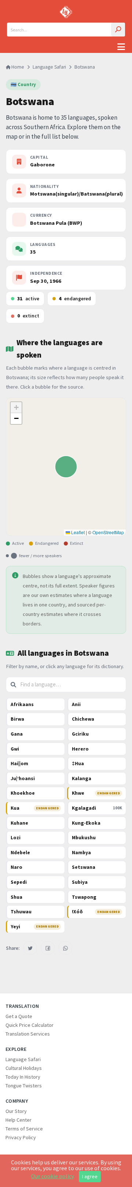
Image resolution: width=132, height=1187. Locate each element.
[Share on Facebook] (48, 948)
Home (17, 67)
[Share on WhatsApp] (65, 948)
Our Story (16, 1111)
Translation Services (28, 1033)
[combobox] (66, 29)
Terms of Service (24, 1128)
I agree (90, 1176)
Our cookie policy (52, 1176)
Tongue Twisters (24, 1085)
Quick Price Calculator (30, 1025)
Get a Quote (19, 1016)
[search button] (118, 29)
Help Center (19, 1120)
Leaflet (77, 532)
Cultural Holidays (24, 1068)
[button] (16, 407)
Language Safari (49, 67)
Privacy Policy (21, 1137)
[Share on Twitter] (30, 948)
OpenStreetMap (108, 532)
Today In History (23, 1077)
